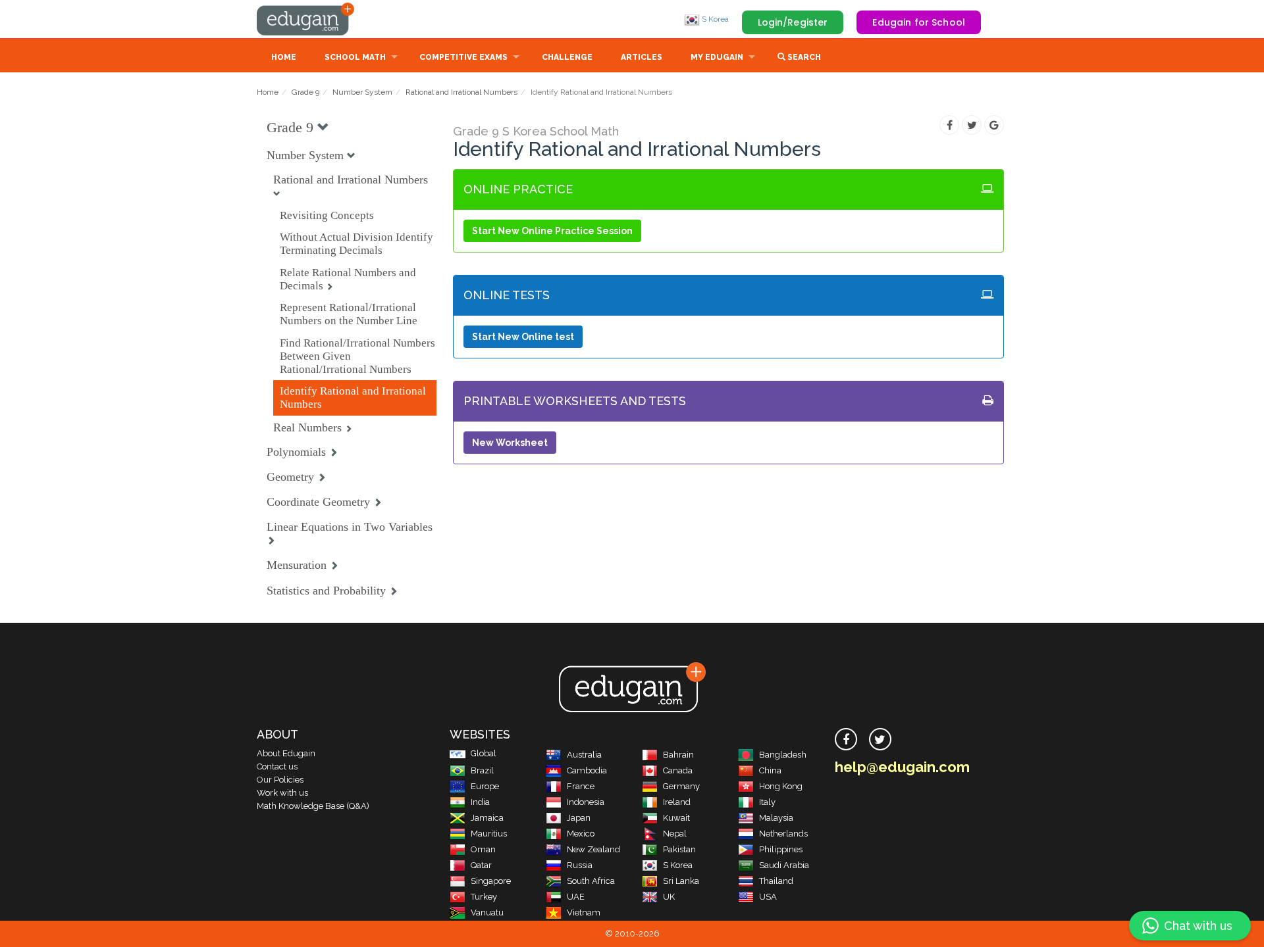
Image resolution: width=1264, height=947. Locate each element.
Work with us (282, 793)
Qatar (481, 865)
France (580, 786)
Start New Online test (523, 336)
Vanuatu (487, 912)
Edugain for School (918, 22)
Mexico (580, 833)
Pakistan (679, 849)
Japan (579, 818)
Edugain (306, 19)
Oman (483, 849)
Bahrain (678, 755)
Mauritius (489, 833)
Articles (641, 57)
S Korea (714, 19)
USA (768, 897)
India (480, 802)
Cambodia (587, 770)
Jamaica (487, 818)
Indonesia (585, 802)
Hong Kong (781, 786)
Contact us (277, 766)
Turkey (484, 897)
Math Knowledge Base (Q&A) (313, 806)
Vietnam (583, 912)
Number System (362, 92)
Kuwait (676, 818)
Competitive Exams (463, 57)
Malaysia (776, 818)
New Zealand (593, 849)
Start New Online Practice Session (552, 231)
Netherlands (783, 833)
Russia (579, 865)
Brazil (482, 770)
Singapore (491, 881)
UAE (576, 897)
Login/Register (793, 22)
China (770, 770)
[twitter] (880, 739)
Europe (485, 786)
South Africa (591, 881)
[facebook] (846, 739)
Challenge (567, 57)
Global (483, 753)
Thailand (776, 881)
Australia (584, 755)
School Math (355, 57)
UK (669, 897)
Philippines (781, 849)
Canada (678, 770)
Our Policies (280, 780)
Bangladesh (782, 755)
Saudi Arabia (784, 865)
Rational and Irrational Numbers (461, 92)
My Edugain (717, 57)
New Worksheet (510, 442)
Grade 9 (305, 92)
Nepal (675, 833)
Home (283, 57)
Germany (681, 786)
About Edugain (286, 753)
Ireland (677, 802)
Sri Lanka (681, 881)
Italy (767, 802)
